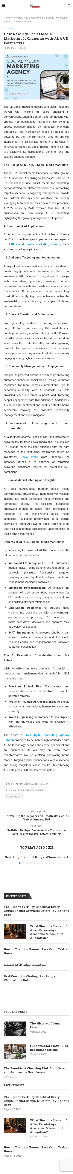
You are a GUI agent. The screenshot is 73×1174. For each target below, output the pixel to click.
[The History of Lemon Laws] (15, 1029)
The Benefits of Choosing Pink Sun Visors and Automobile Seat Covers (35, 1070)
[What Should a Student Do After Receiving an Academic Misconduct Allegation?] (15, 931)
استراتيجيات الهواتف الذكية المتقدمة (25, 964)
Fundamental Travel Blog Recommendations (49, 1048)
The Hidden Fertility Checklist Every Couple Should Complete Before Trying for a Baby (36, 910)
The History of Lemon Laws (46, 1025)
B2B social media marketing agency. (26, 790)
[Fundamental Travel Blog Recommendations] (15, 1051)
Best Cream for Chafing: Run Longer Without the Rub (30, 978)
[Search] (69, 5)
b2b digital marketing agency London (27, 784)
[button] (7, 859)
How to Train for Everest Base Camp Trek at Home (36, 951)
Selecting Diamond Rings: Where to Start (36, 857)
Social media (30, 457)
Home (7, 17)
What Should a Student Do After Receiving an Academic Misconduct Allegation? (49, 932)
